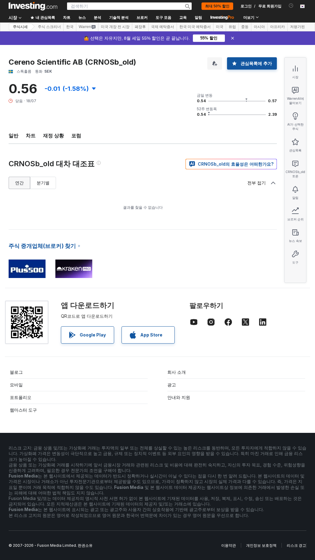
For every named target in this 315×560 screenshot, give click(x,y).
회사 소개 (176, 372)
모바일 (16, 384)
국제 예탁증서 (162, 27)
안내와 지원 (178, 397)
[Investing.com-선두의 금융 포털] (33, 6)
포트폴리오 (20, 397)
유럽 (232, 27)
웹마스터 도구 (23, 410)
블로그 (16, 372)
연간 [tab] (19, 182)
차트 (31, 135)
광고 (171, 384)
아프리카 (277, 27)
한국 (70, 27)
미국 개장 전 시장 (115, 27)
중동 (245, 27)
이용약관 (228, 545)
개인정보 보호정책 (261, 545)
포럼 (76, 135)
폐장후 (140, 27)
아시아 (259, 27)
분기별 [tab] (43, 182)
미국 (219, 27)
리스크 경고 (296, 545)
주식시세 (20, 27)
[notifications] (291, 6)
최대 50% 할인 (217, 6)
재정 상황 (53, 135)
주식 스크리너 (49, 27)
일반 (13, 135)
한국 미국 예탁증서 (195, 27)
